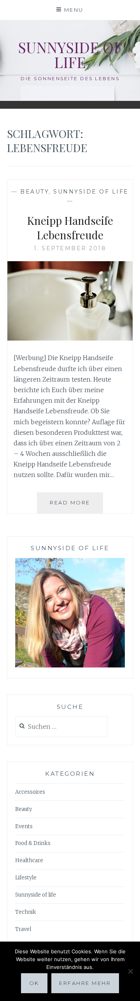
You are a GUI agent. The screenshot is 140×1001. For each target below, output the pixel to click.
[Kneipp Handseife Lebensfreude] (70, 338)
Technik (25, 912)
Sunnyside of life (70, 54)
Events (24, 826)
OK (34, 983)
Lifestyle (26, 877)
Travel (23, 929)
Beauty (34, 191)
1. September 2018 (70, 248)
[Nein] (130, 971)
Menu (74, 10)
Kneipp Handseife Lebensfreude (70, 227)
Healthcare (29, 860)
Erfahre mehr (85, 983)
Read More (76, 506)
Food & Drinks (33, 843)
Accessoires (30, 792)
